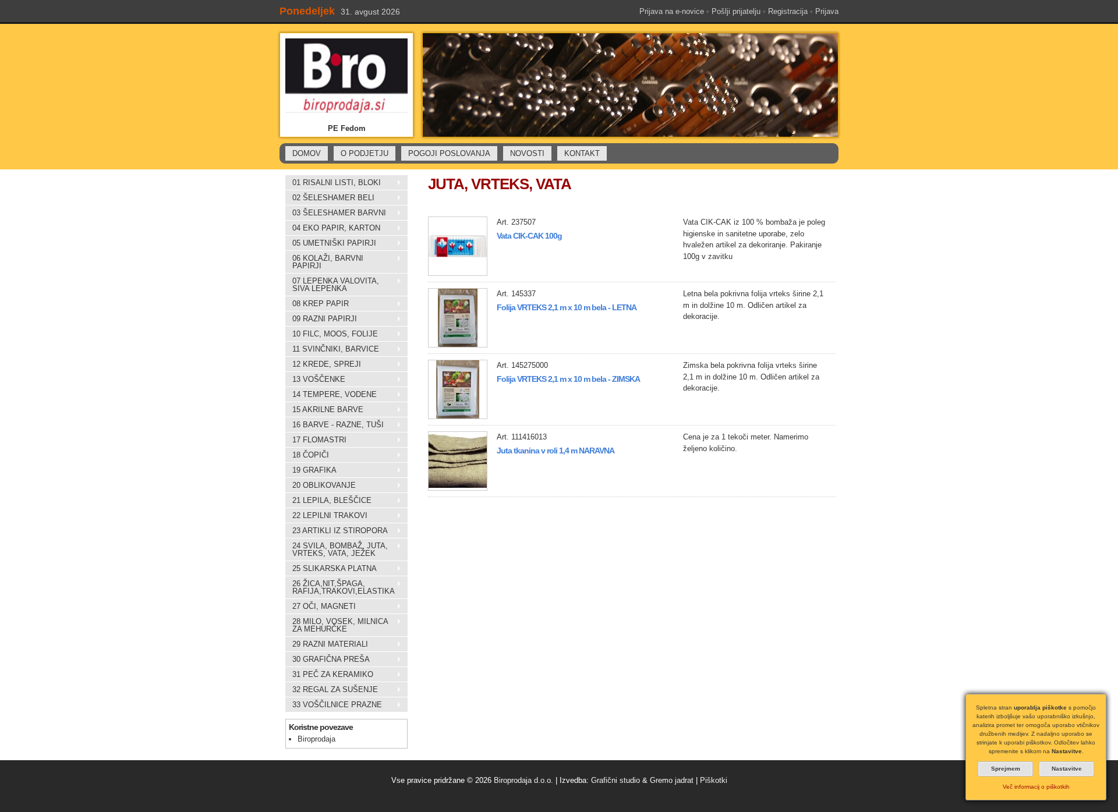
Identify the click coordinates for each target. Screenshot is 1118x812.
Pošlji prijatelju (736, 11)
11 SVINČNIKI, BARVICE (332, 349)
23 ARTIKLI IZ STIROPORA (336, 531)
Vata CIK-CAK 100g (529, 235)
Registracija (788, 11)
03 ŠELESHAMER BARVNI (335, 213)
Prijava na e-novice (671, 11)
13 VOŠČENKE (315, 379)
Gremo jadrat (672, 780)
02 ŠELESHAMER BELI (329, 198)
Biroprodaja (316, 739)
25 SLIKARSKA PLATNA (331, 568)
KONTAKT (582, 153)
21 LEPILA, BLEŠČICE (328, 500)
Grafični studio (615, 780)
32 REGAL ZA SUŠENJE (331, 689)
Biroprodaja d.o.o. (523, 780)
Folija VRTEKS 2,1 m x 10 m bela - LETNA (566, 307)
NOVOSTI (527, 153)
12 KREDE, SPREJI (323, 364)
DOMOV (306, 153)
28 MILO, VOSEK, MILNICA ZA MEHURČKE (336, 625)
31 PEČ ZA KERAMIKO (329, 674)
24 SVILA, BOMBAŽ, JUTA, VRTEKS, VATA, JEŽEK (336, 549)
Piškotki (713, 780)
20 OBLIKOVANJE (320, 485)
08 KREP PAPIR (317, 304)
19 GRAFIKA (311, 470)
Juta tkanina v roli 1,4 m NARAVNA (555, 450)
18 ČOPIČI (307, 455)
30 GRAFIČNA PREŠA (327, 659)
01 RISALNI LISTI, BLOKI (333, 182)
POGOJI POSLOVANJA (449, 153)
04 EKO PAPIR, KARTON (332, 228)
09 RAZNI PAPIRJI (321, 319)
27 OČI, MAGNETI (320, 606)
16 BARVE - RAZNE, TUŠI (334, 425)
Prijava (826, 11)
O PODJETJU (364, 153)
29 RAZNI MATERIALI (326, 644)
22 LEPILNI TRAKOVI (326, 515)
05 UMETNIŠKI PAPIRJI (330, 243)
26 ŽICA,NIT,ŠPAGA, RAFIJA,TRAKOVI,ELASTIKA (340, 587)
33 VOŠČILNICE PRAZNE (333, 705)
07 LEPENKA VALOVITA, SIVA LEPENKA (332, 284)
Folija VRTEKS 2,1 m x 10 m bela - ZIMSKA (568, 379)
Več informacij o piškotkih (1036, 786)
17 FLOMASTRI (315, 440)
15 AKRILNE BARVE (324, 409)
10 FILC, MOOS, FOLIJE (331, 334)
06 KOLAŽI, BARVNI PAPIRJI (324, 262)
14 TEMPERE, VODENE (331, 394)
